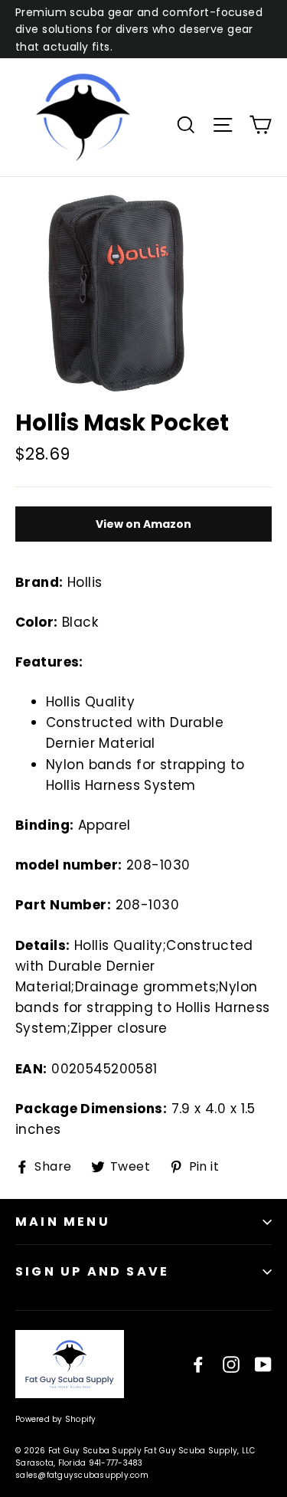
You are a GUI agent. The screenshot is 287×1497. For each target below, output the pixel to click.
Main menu (62, 1221)
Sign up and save (92, 1271)
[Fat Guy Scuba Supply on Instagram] (231, 1364)
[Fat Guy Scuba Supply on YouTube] (263, 1364)
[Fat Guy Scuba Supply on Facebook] (198, 1364)
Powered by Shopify (55, 1419)
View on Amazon (143, 524)
